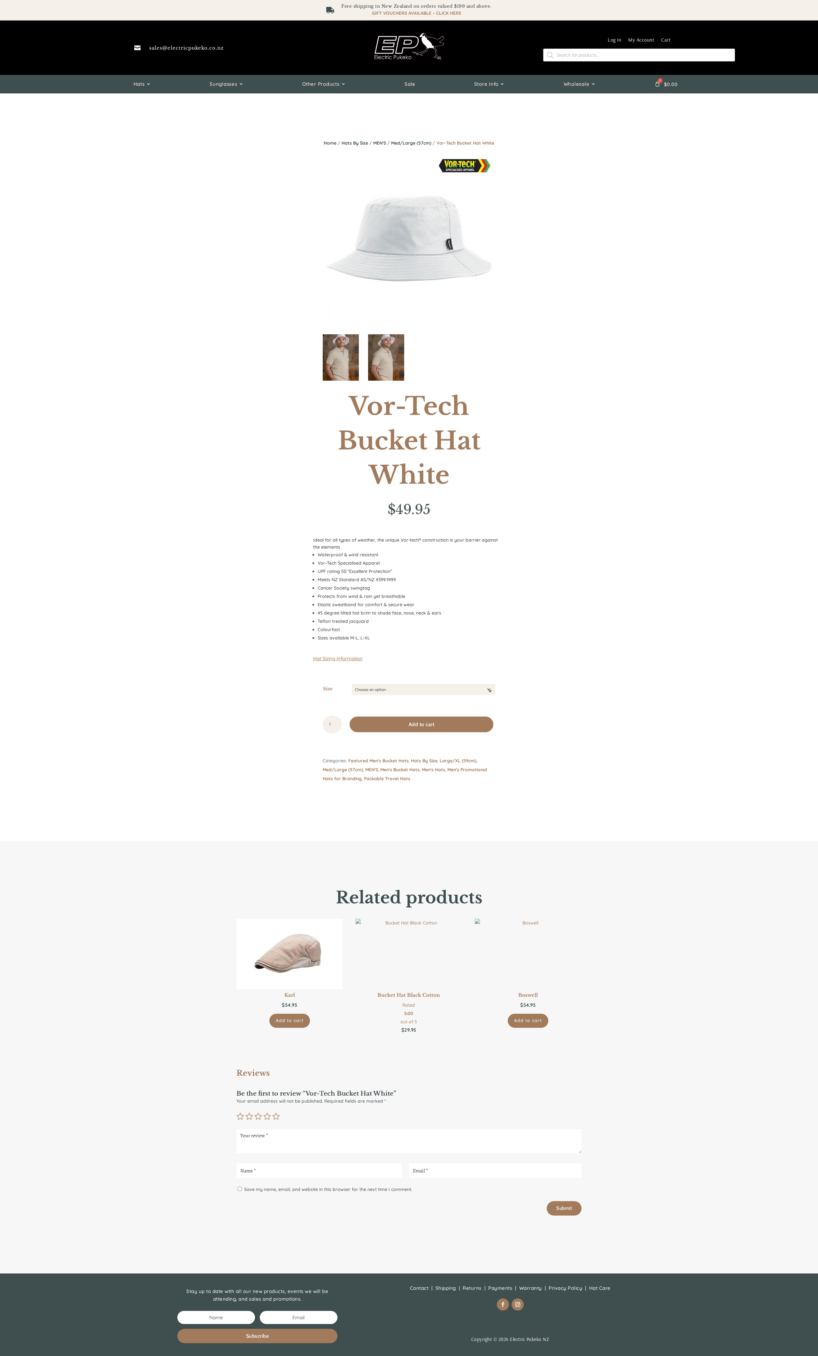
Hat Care (600, 1288)
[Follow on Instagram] (518, 1304)
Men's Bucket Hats (400, 770)
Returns (472, 1288)
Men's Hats (433, 770)
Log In (614, 39)
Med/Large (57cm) (411, 143)
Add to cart (422, 724)
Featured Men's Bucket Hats (378, 761)
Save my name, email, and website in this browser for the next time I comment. (328, 1189)
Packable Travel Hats (387, 778)
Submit (564, 1208)
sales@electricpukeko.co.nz (186, 48)
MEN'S (379, 143)
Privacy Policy (565, 1288)
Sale (410, 84)
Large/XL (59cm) (458, 761)
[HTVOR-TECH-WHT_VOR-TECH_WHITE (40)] (341, 379)
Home (330, 143)
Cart (665, 39)
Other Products (321, 84)
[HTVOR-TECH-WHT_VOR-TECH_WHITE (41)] (386, 379)
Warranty (530, 1288)
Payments (500, 1288)
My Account (641, 39)
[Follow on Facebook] (503, 1304)
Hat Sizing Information (338, 658)
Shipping (446, 1288)
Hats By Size (355, 143)
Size (328, 689)
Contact (419, 1288)
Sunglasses (223, 84)
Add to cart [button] (290, 1020)
